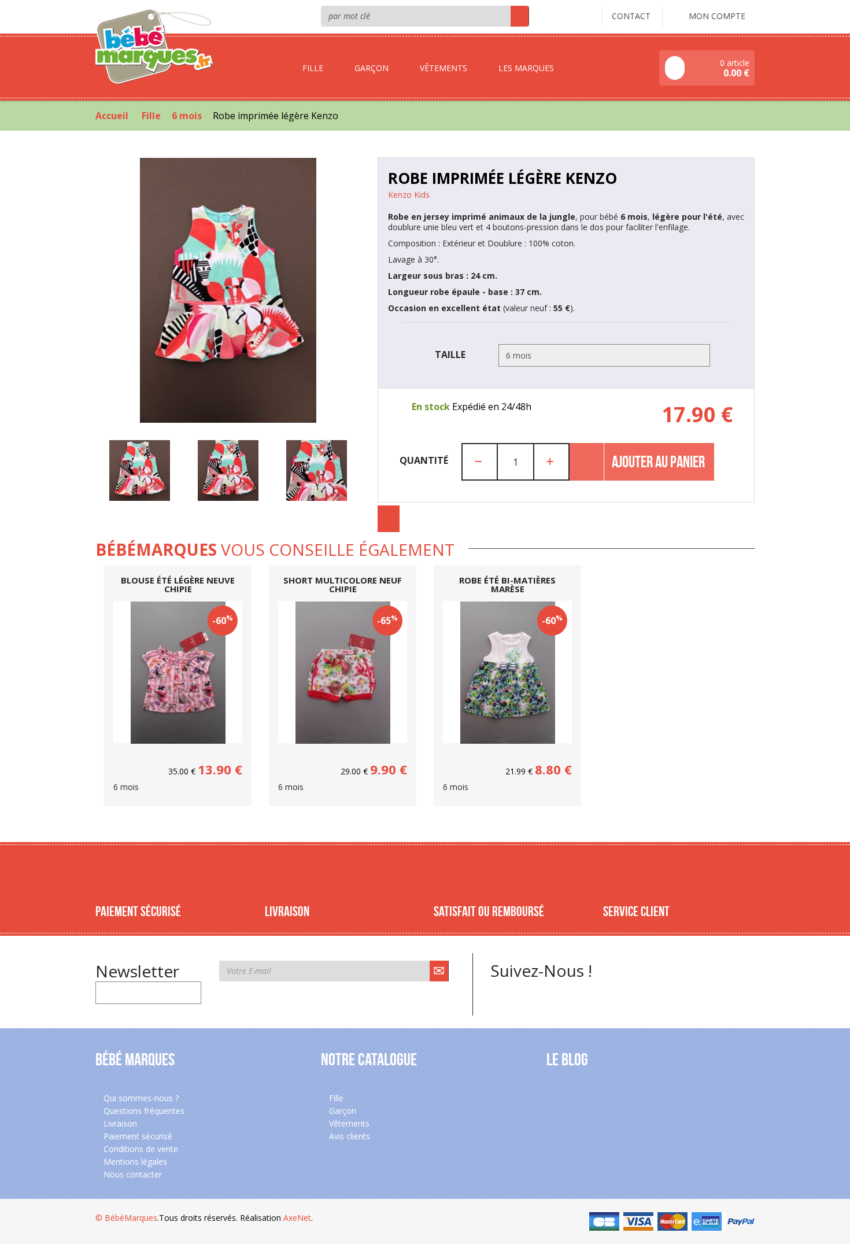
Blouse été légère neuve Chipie (178, 584)
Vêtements (348, 1123)
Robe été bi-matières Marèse (507, 584)
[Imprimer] (389, 518)
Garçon (341, 1110)
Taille (451, 354)
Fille (151, 115)
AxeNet (297, 1217)
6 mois (187, 115)
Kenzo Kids (409, 194)
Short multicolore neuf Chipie (342, 584)
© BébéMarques (126, 1217)
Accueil (111, 115)
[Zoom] (227, 290)
